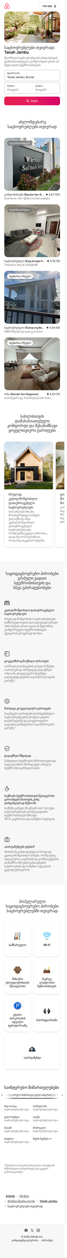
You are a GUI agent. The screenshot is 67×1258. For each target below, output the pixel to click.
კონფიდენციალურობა (24, 1240)
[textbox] (18, 90)
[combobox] (32, 77)
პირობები (47, 1240)
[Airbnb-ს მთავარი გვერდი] (7, 6)
